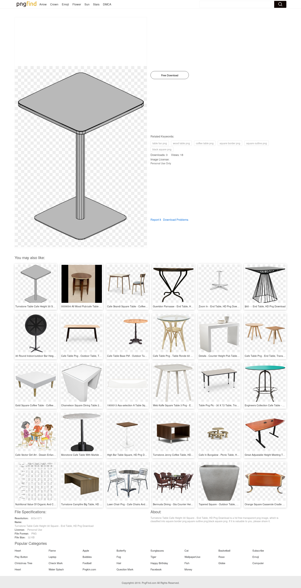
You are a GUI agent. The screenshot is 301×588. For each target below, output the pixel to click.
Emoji (65, 4)
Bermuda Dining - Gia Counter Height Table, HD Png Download (188, 504)
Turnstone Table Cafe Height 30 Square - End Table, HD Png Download (54, 306)
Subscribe (258, 550)
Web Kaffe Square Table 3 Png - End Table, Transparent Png (186, 405)
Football (87, 563)
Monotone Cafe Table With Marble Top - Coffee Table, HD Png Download (101, 454)
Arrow (43, 4)
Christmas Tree (23, 563)
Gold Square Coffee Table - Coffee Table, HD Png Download (48, 405)
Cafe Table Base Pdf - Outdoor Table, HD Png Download (138, 356)
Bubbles (87, 557)
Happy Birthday (159, 563)
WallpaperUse (192, 557)
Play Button (21, 557)
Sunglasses (157, 550)
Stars (96, 4)
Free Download (169, 75)
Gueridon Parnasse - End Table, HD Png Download (181, 306)
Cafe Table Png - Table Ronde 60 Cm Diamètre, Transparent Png (189, 356)
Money (188, 569)
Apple (86, 550)
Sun (87, 4)
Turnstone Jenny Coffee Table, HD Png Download (180, 454)
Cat (186, 550)
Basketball (224, 550)
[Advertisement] (81, 41)
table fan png (159, 143)
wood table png (181, 143)
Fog (119, 557)
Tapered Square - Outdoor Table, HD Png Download (227, 504)
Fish (186, 563)
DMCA (107, 4)
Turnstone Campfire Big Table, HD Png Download (88, 504)
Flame (52, 550)
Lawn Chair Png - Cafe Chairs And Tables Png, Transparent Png (142, 504)
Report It (155, 220)
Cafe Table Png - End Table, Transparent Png (270, 356)
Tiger (153, 557)
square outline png (256, 143)
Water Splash (56, 569)
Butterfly (121, 550)
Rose (221, 557)
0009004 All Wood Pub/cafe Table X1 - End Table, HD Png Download (99, 306)
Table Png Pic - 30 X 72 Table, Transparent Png (225, 405)
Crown (54, 4)
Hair (119, 563)
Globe (221, 563)
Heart (18, 550)
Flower (76, 4)
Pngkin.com (89, 569)
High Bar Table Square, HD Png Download (130, 454)
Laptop (52, 557)
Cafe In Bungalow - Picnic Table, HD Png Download (227, 454)
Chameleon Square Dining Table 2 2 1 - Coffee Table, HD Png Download (101, 405)
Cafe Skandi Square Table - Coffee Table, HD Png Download (140, 306)
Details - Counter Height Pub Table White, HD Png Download (232, 356)
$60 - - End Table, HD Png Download (265, 306)
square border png (230, 143)
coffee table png (205, 143)
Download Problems (175, 220)
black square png (161, 149)
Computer (258, 563)
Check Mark (56, 563)
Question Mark (125, 569)
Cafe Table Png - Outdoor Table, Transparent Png (88, 356)
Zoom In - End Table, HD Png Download (221, 306)
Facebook (156, 569)
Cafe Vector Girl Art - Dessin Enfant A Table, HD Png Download (50, 454)
